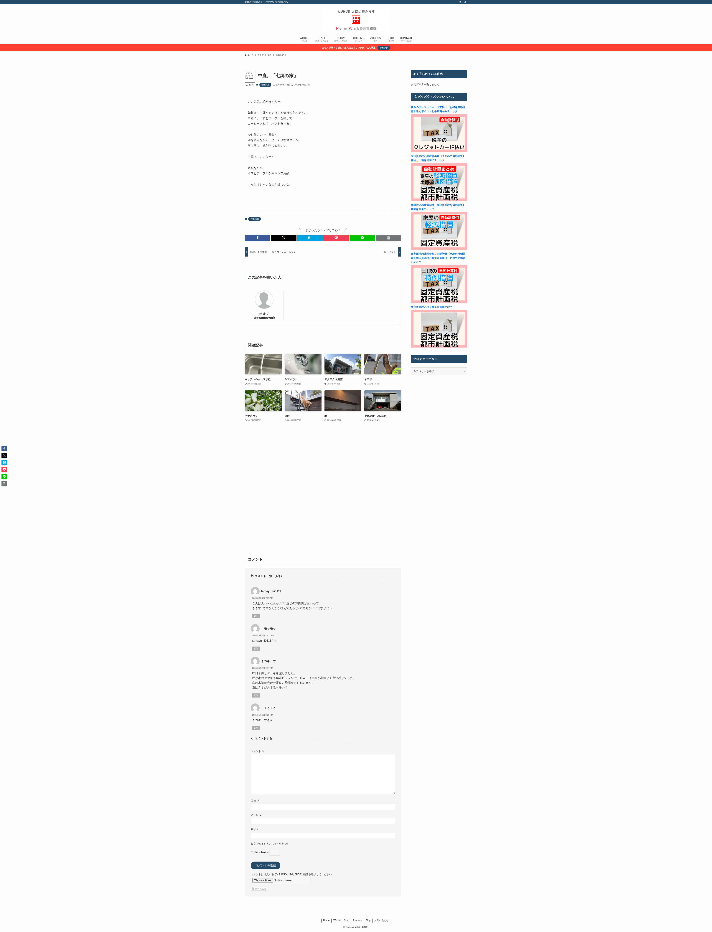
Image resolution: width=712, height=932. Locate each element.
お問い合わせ (381, 920)
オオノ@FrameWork (264, 316)
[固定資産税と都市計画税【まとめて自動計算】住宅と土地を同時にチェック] (439, 199)
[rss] (460, 2)
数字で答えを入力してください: (269, 843)
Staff (346, 920)
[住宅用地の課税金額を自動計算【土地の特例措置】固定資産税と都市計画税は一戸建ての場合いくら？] (439, 301)
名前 (255, 800)
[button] (257, 238)
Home (326, 920)
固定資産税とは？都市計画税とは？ (431, 306)
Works (336, 920)
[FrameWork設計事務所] (356, 20)
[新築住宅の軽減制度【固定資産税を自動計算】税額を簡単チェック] (439, 248)
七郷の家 (265, 85)
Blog (368, 920)
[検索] (464, 2)
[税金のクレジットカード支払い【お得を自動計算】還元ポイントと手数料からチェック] (439, 150)
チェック (384, 48)
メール (256, 814)
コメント (257, 751)
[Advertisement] (323, 491)
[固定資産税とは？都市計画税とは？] (439, 346)
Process (357, 920)
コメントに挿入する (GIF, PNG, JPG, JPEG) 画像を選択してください (291, 874)
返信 (256, 616)
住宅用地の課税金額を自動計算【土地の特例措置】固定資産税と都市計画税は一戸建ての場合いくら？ (438, 258)
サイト (254, 829)
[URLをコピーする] (388, 238)
